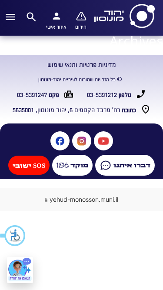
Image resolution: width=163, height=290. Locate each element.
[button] (13, 236)
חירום (80, 26)
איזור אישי (56, 26)
